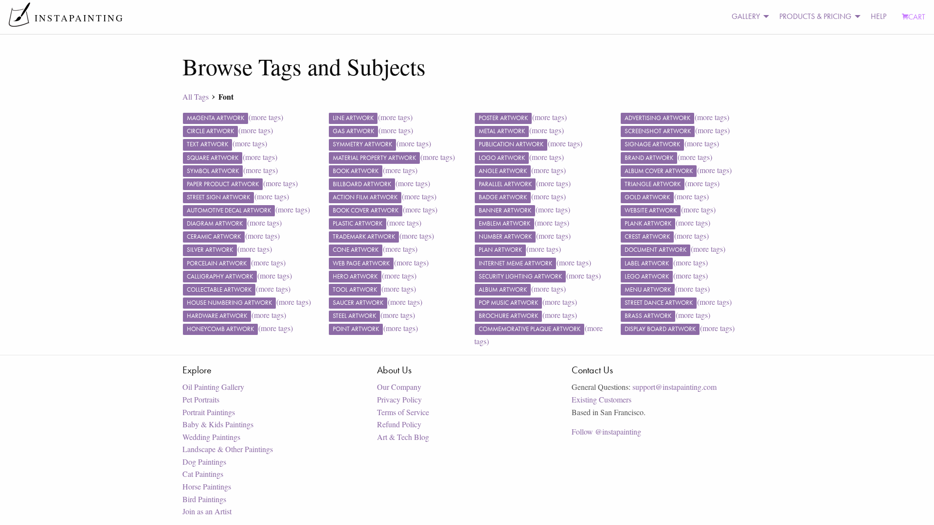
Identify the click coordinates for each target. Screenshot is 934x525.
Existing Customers (601, 399)
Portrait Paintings (208, 412)
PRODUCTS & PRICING (815, 16)
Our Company (399, 387)
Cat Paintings (202, 474)
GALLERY (746, 16)
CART (916, 17)
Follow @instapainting (606, 431)
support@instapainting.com (674, 387)
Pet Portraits (200, 399)
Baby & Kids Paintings (217, 424)
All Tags (195, 96)
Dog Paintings (204, 461)
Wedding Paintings (211, 437)
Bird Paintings (204, 499)
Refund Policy (399, 424)
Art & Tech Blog (403, 437)
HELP (878, 16)
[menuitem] (748, 16)
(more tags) (266, 117)
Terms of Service (403, 412)
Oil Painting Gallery (213, 387)
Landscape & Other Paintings (227, 449)
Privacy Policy (399, 399)
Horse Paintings (206, 486)
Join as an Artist (207, 511)
